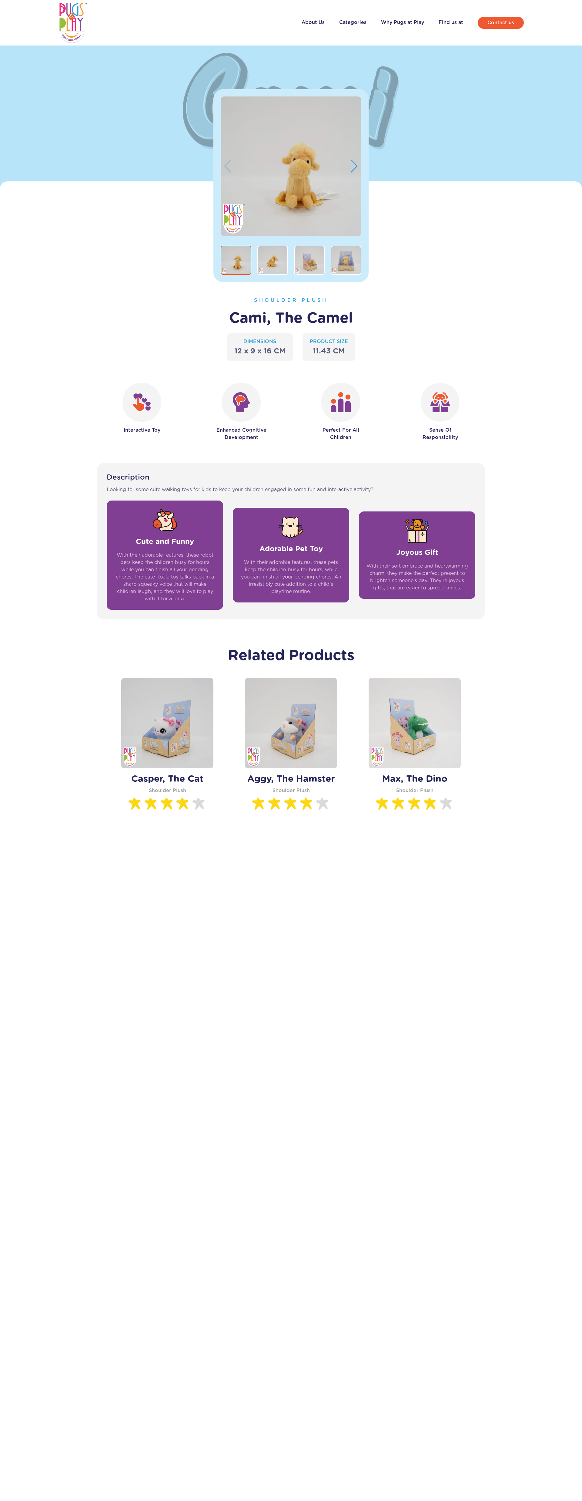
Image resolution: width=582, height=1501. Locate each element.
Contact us (500, 22)
